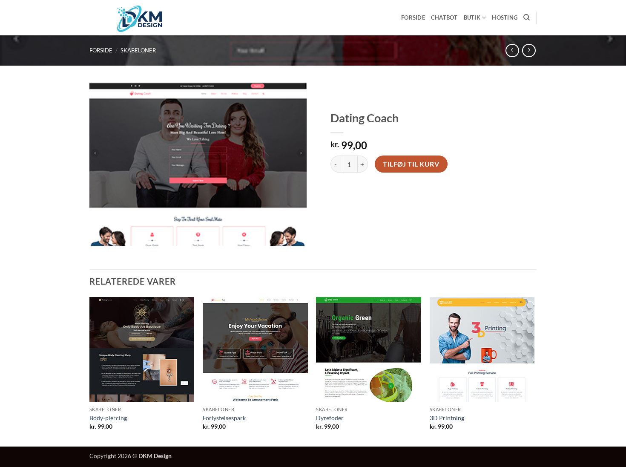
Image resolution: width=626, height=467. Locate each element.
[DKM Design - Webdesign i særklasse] (139, 17)
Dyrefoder (330, 417)
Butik (472, 17)
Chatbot (444, 17)
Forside (413, 17)
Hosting (504, 17)
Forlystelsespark (224, 417)
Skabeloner (138, 50)
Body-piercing (108, 417)
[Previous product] (528, 50)
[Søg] (526, 17)
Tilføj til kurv (411, 164)
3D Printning (447, 417)
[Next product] (512, 50)
